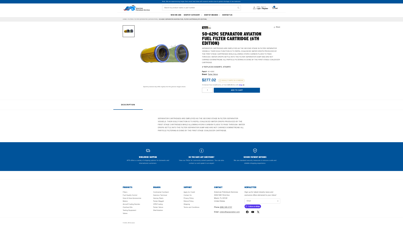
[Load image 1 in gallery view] (128, 31)
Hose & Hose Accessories (132, 198)
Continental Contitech (161, 192)
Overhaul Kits (128, 207)
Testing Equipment (129, 210)
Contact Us (188, 195)
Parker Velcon (213, 74)
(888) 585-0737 (226, 207)
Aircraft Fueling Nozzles (131, 204)
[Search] (238, 7)
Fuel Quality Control (130, 195)
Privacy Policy (189, 198)
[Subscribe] (277, 201)
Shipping (187, 204)
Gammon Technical (160, 195)
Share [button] (278, 27)
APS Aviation (131, 223)
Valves (125, 213)
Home (125, 19)
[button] (193, 15)
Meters (125, 201)
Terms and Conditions (191, 207)
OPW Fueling (158, 204)
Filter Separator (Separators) (146, 19)
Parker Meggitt (158, 201)
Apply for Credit (189, 192)
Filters (130, 19)
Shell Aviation (158, 210)
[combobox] (201, 7)
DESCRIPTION (128, 105)
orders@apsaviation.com (230, 212)
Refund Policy (189, 201)
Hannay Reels (158, 198)
